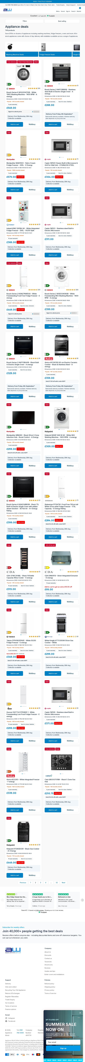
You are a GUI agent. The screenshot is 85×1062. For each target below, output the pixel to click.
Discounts (48, 955)
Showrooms (49, 965)
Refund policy (49, 984)
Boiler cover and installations (54, 974)
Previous (23, 882)
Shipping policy (50, 987)
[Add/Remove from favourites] (39, 86)
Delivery (8, 984)
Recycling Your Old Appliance (15, 990)
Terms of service (11, 1006)
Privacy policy (49, 990)
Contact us (48, 958)
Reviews (47, 968)
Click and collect (10, 987)
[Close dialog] (80, 1013)
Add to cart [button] (15, 124)
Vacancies (48, 962)
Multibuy (32, 124)
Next (63, 882)
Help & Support (70, 5)
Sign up (63, 1048)
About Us (48, 952)
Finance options (10, 1009)
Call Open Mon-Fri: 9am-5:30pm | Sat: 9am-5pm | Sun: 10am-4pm (30, 5)
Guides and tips (50, 971)
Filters (25, 21)
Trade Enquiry (60, 5)
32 (57, 882)
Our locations (9, 1003)
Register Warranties (12, 996)
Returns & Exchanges (12, 993)
